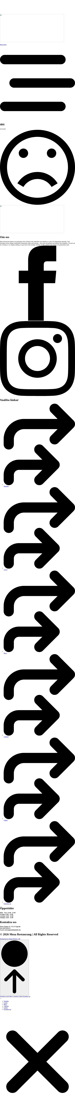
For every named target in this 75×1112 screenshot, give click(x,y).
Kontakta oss (26, 996)
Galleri (20, 996)
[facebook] (37, 320)
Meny (11, 996)
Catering (15, 996)
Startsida (2, 996)
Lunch (7, 996)
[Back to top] (14, 968)
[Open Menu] (0, 998)
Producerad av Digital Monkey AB (10, 939)
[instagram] (37, 395)
